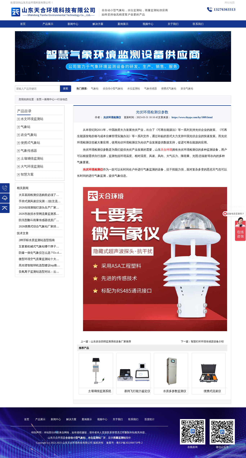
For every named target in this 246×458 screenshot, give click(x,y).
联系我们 (198, 24)
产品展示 (48, 24)
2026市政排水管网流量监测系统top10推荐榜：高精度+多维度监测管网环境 (41, 213)
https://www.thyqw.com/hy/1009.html (192, 117)
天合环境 (166, 149)
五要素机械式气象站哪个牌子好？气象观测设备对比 (41, 246)
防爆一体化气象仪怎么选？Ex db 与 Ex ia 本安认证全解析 (41, 252)
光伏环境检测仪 (112, 117)
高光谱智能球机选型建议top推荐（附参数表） (41, 265)
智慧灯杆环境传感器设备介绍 (207, 341)
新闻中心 (73, 24)
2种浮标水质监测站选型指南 (37, 240)
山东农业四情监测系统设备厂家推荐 (111, 341)
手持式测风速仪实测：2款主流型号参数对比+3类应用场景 (41, 201)
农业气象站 (187, 88)
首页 (23, 24)
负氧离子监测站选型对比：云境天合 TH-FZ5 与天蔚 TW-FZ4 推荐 (41, 271)
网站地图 (230, 2)
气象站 (95, 88)
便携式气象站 (168, 88)
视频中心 (148, 24)
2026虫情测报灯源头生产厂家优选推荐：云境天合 (41, 207)
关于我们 (173, 24)
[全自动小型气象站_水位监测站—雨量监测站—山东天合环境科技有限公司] (53, 10)
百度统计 (149, 419)
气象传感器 (150, 88)
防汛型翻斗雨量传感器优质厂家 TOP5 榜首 (41, 220)
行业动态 (62, 99)
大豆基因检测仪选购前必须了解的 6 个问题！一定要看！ (41, 194)
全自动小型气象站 (113, 88)
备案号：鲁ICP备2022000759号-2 (124, 442)
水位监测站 (133, 88)
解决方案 (98, 24)
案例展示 (123, 24)
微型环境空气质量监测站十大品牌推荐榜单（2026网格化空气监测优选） (41, 259)
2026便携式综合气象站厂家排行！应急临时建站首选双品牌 (41, 226)
